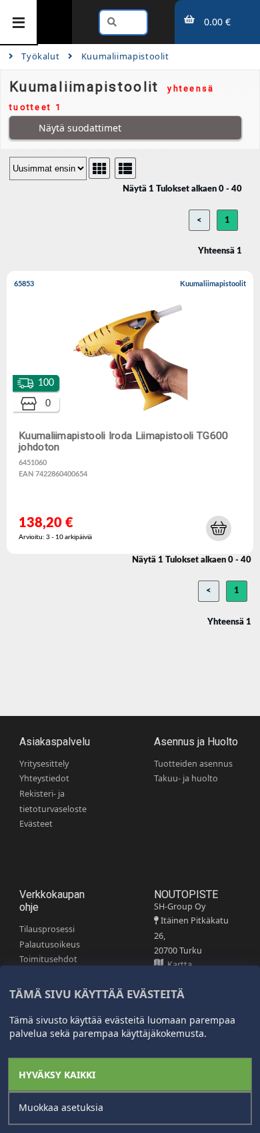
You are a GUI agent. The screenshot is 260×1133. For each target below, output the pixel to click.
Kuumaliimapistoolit (125, 56)
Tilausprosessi (47, 929)
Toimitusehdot (48, 959)
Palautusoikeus (49, 944)
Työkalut (40, 56)
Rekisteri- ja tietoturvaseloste (53, 801)
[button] (218, 528)
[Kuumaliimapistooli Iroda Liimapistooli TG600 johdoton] (132, 415)
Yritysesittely (44, 763)
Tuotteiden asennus (193, 763)
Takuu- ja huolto (186, 778)
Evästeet (36, 823)
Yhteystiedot (44, 778)
